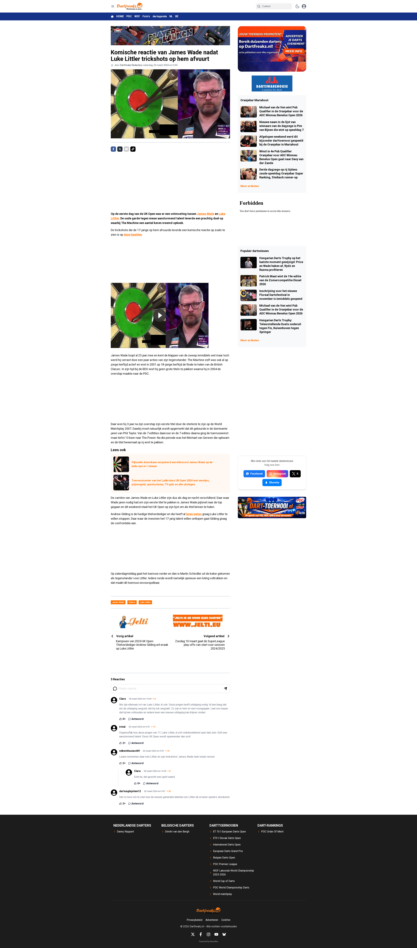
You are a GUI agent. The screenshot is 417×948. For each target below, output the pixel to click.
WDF (137, 16)
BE (176, 16)
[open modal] (304, 6)
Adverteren (212, 919)
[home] (112, 16)
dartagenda (160, 16)
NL (171, 16)
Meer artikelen (249, 186)
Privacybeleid (194, 919)
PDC (129, 16)
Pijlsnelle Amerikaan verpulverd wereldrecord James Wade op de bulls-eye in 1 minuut (172, 464)
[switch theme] (297, 6)
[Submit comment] (225, 688)
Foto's (146, 16)
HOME (120, 16)
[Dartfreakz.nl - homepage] (130, 6)
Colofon (225, 919)
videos (132, 602)
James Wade (205, 213)
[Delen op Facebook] (113, 149)
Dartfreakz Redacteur (131, 65)
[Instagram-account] (208, 934)
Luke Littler (145, 602)
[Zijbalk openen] (113, 6)
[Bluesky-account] (224, 934)
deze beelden (133, 234)
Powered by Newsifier (208, 941)
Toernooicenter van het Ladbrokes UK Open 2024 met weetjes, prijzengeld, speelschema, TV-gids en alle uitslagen (170, 482)
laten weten (194, 514)
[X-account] (193, 934)
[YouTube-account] (216, 934)
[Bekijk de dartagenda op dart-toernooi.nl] (272, 507)
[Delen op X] (119, 149)
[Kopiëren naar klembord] (133, 149)
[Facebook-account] (201, 934)
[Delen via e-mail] (126, 149)
